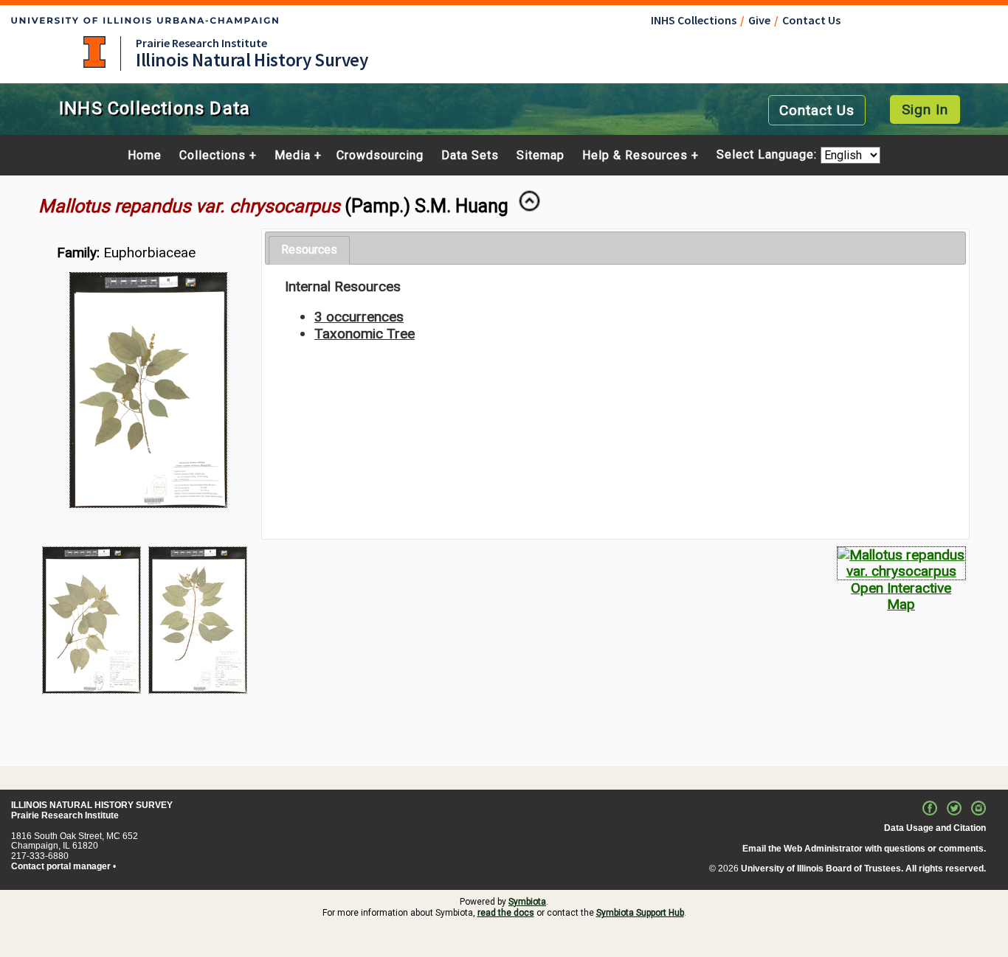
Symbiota (527, 902)
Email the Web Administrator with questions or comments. (864, 848)
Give (759, 20)
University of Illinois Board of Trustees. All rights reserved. (863, 868)
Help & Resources (635, 155)
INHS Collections (693, 20)
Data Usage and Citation (935, 828)
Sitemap (541, 155)
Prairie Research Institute (201, 42)
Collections (212, 155)
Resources (309, 250)
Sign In (925, 109)
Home (145, 155)
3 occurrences (359, 316)
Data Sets (470, 155)
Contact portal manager (61, 866)
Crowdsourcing (380, 155)
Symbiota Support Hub (640, 913)
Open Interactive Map (901, 596)
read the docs (505, 913)
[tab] (309, 250)
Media (293, 155)
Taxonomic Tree (364, 333)
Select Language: (769, 155)
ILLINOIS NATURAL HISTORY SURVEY (92, 805)
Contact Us (811, 20)
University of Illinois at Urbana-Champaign (94, 52)
